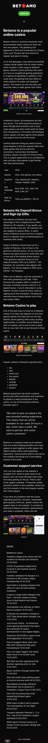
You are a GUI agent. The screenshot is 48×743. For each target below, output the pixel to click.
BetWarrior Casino (15, 553)
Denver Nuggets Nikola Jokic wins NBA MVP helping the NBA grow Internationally (22, 645)
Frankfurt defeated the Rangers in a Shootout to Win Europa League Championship (23, 579)
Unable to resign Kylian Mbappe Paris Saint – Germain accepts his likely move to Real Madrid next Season (23, 598)
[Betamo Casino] (24, 5)
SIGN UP (24, 13)
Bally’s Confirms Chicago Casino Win (23, 671)
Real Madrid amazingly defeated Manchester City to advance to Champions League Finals (21, 687)
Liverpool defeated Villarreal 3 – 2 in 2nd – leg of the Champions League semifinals (23, 715)
